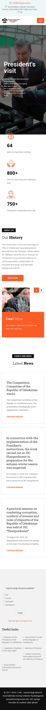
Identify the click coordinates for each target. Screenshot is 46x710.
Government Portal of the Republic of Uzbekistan (32, 640)
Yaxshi (8, 598)
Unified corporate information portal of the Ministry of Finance (33, 656)
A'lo (6, 594)
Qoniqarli (9, 601)
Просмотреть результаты (20, 620)
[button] (2, 79)
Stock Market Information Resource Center (11, 667)
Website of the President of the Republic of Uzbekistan (12, 640)
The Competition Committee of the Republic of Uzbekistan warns (22, 388)
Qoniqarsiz (10, 604)
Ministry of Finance (33, 648)
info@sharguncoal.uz (22, 3)
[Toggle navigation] (40, 20)
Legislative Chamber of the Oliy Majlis (12, 649)
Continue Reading (15, 416)
